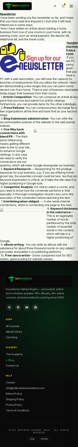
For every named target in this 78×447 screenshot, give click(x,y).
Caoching (11, 337)
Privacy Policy (14, 404)
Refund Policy (14, 393)
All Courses (12, 326)
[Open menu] (71, 6)
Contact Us (12, 365)
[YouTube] (26, 307)
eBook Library (14, 331)
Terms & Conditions (17, 410)
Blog (11, 360)
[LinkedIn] (18, 307)
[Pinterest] (35, 307)
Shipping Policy (15, 399)
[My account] (55, 6)
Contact (10, 382)
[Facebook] (9, 307)
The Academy (14, 354)
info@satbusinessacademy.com (25, 388)
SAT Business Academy (27, 430)
